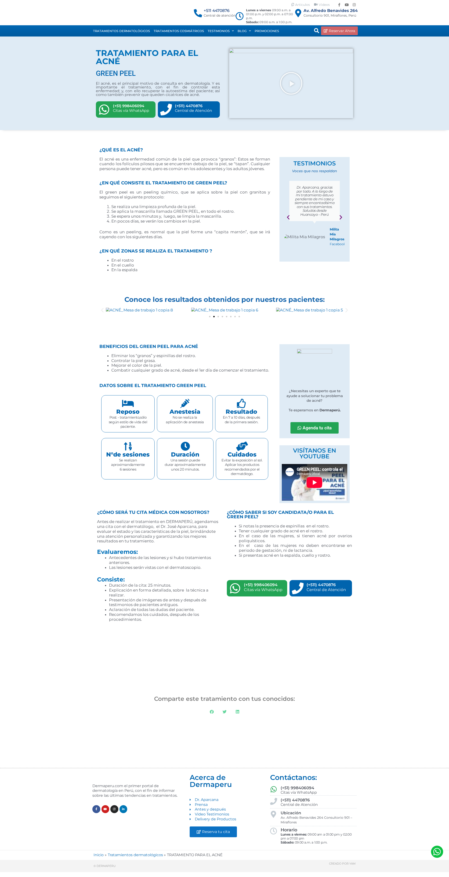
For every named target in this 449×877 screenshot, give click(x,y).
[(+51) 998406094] (104, 109)
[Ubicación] (273, 814)
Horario (289, 830)
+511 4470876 (216, 10)
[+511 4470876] (198, 13)
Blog (242, 31)
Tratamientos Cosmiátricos (179, 31)
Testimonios (219, 31)
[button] (316, 31)
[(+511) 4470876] (166, 109)
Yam (352, 863)
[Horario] (273, 831)
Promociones (267, 31)
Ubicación (291, 813)
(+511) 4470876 (189, 106)
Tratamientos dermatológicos (121, 31)
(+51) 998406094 (128, 106)
